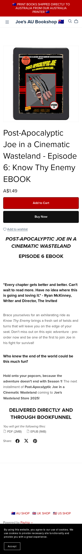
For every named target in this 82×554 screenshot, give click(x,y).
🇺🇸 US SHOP (62, 513)
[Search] (70, 21)
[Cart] (78, 21)
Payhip (25, 523)
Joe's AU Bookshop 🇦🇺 (40, 22)
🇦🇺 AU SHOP (20, 513)
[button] (32, 523)
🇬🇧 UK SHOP (41, 513)
